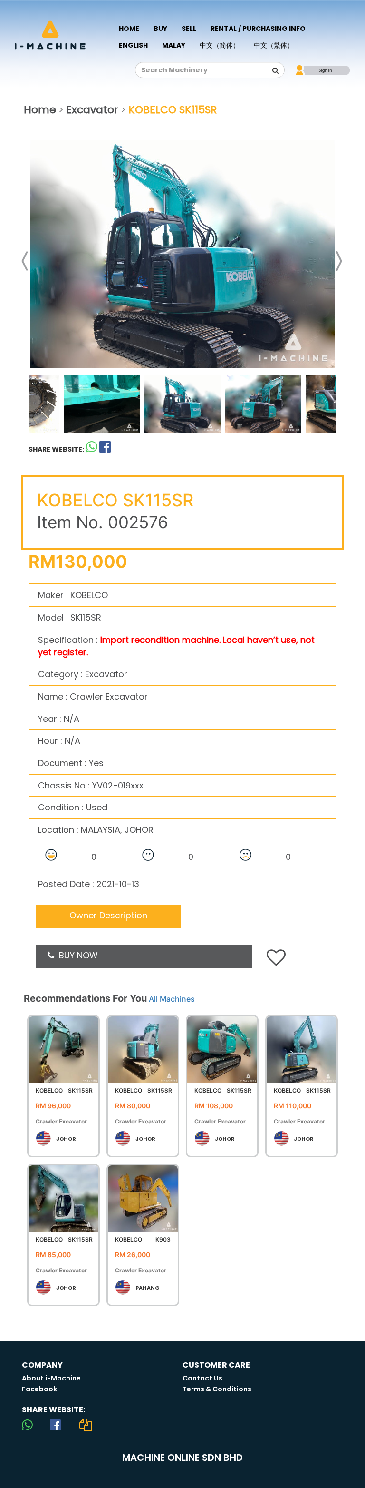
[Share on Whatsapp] (91, 449)
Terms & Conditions (216, 1389)
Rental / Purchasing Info (258, 28)
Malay (173, 45)
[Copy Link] (86, 1424)
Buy (160, 28)
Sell (189, 28)
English (133, 45)
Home (129, 28)
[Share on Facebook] (55, 1424)
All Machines (172, 999)
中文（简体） (220, 45)
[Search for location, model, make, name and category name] (275, 70)
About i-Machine (51, 1378)
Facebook (39, 1389)
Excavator (92, 109)
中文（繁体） (274, 45)
